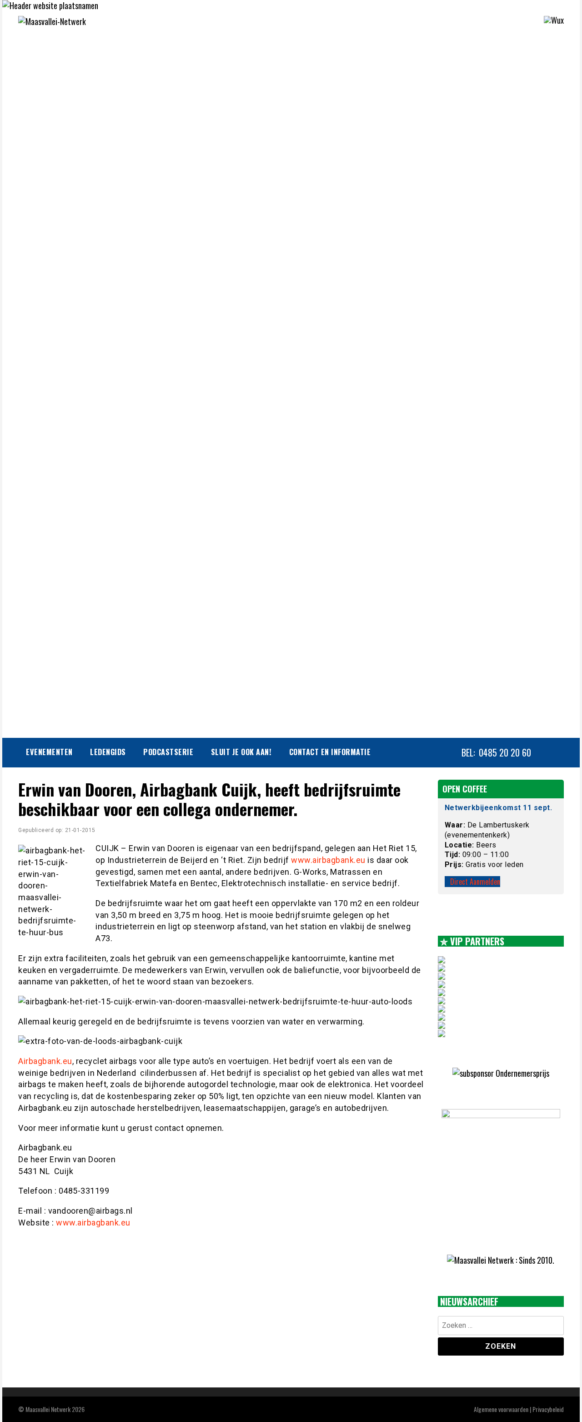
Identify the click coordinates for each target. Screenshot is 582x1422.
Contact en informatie (330, 751)
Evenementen (49, 751)
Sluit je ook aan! (241, 751)
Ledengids (108, 751)
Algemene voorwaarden (501, 1409)
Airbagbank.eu (45, 1061)
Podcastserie (168, 751)
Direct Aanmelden (475, 881)
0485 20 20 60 (505, 752)
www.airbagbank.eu (328, 860)
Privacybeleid (548, 1409)
